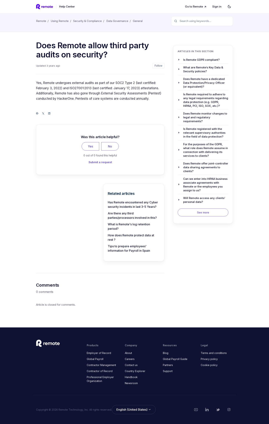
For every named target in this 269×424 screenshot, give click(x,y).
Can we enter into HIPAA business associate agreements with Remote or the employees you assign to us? (205, 184)
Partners (168, 365)
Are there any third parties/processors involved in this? (132, 215)
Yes (90, 146)
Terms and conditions (214, 352)
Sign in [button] (216, 6)
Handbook (131, 377)
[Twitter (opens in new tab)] (218, 410)
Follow (158, 65)
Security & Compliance (87, 21)
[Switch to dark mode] (229, 6)
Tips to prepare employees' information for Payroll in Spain (129, 248)
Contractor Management (101, 365)
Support (168, 371)
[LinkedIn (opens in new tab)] (207, 410)
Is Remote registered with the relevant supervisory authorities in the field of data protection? (204, 132)
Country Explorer (135, 371)
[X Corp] (43, 113)
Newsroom (131, 383)
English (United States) (132, 409)
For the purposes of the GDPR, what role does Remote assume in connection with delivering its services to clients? (205, 149)
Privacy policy (209, 359)
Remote (41, 21)
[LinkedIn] (49, 113)
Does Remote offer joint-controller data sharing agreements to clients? (205, 167)
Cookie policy (209, 365)
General (138, 21)
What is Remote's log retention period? (129, 226)
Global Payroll (95, 359)
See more (203, 212)
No (110, 146)
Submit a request (100, 162)
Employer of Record (99, 352)
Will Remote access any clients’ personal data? (204, 199)
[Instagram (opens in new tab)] (229, 410)
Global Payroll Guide (175, 359)
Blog (165, 352)
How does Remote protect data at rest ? (131, 237)
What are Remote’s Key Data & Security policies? (203, 69)
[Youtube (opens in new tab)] (196, 410)
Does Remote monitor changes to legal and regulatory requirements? (205, 117)
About (128, 352)
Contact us (131, 365)
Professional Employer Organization (100, 379)
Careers (129, 359)
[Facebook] (37, 113)
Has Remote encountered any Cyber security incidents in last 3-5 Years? (133, 204)
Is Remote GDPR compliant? (201, 59)
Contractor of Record (100, 371)
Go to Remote (194, 6)
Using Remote (60, 21)
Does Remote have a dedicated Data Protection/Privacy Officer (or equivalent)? (204, 82)
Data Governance (117, 21)
